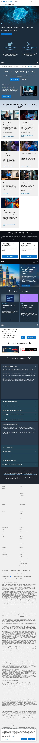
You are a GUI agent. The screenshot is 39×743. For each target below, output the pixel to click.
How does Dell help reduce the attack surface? (10, 406)
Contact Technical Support (6, 509)
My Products (22, 495)
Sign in (23, 337)
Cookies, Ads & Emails (18, 576)
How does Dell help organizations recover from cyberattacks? (13, 414)
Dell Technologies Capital (23, 531)
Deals (3, 536)
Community (21, 506)
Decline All (24, 739)
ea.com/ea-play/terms (32, 628)
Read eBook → (24, 79)
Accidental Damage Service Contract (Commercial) (29, 605)
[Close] (35, 730)
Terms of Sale (16, 573)
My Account (21, 488)
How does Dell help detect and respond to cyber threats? (12, 410)
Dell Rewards (22, 552)
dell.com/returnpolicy (28, 585)
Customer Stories (22, 543)
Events (21, 554)
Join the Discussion (6, 96)
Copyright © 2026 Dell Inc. (6, 573)
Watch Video (28, 319)
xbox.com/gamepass (25, 628)
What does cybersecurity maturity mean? (9, 366)
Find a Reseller (4, 552)
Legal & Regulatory (27, 576)
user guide (22, 616)
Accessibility (4, 578)
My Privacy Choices (5, 576)
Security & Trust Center (23, 563)
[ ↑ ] (36, 600)
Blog (20, 549)
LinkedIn (21, 513)
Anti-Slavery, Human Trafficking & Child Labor (17, 578)
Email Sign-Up (22, 556)
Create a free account (31, 337)
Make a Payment (22, 497)
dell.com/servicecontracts (31, 600)
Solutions (3, 531)
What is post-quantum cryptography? (9, 460)
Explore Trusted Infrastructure (8, 166)
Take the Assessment (14, 79)
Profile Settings (22, 493)
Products (3, 529)
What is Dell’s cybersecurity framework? (9, 401)
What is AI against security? (7, 455)
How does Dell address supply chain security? (10, 424)
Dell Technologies (5, 570)
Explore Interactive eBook (6, 33)
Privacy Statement (24, 573)
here (14, 638)
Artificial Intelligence (5, 527)
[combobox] (23, 1)
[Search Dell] (32, 1)
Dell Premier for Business (15, 570)
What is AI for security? (6, 451)
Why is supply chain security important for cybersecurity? (12, 419)
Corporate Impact (22, 540)
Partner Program (4, 556)
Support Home (4, 506)
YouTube (21, 518)
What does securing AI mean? (7, 447)
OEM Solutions (4, 554)
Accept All (31, 739)
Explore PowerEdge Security (26, 166)
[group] (10, 51)
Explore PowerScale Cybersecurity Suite (9, 225)
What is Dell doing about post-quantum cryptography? (12, 464)
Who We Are (21, 527)
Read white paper (10, 256)
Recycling (21, 538)
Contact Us (21, 509)
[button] (35, 1)
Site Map (3, 488)
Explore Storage (5, 193)
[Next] (37, 63)
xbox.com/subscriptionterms (7, 627)
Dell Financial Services (26, 570)
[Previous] (34, 63)
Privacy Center (22, 561)
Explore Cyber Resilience (25, 193)
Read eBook (29, 256)
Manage (6, 739)
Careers (21, 529)
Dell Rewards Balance (23, 500)
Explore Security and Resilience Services (27, 136)
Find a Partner (4, 549)
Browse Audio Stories (10, 319)
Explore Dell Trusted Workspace (8, 136)
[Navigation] (1, 1)
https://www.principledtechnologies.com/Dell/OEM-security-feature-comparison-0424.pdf (20, 474)
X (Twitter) (21, 511)
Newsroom (21, 536)
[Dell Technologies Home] (8, 1)
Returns (3, 511)
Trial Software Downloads (24, 565)
